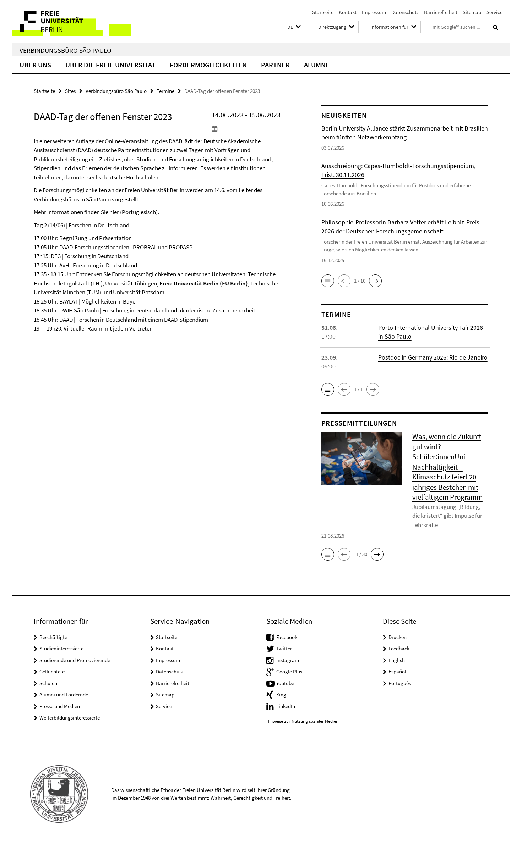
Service (494, 12)
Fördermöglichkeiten (208, 64)
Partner (275, 64)
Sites (70, 91)
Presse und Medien (59, 706)
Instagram (287, 660)
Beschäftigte (53, 637)
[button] (294, 27)
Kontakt (348, 12)
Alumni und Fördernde (63, 694)
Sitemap (472, 12)
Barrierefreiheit (440, 12)
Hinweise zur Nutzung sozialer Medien (302, 721)
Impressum (374, 12)
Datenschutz (405, 12)
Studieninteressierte (61, 648)
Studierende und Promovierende (74, 660)
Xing (281, 694)
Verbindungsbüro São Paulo (66, 50)
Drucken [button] (397, 637)
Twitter (284, 648)
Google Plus (289, 671)
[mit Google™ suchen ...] (495, 27)
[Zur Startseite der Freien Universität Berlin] (71, 21)
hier (114, 212)
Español (397, 671)
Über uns (35, 64)
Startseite (322, 12)
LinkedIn (285, 706)
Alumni (316, 64)
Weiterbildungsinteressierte (69, 717)
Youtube (285, 683)
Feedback (398, 648)
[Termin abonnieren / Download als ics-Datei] (253, 128)
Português (399, 683)
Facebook (286, 637)
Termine (165, 91)
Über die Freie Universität (110, 64)
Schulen (48, 683)
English (396, 660)
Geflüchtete (52, 671)
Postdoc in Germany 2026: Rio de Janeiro (433, 357)
